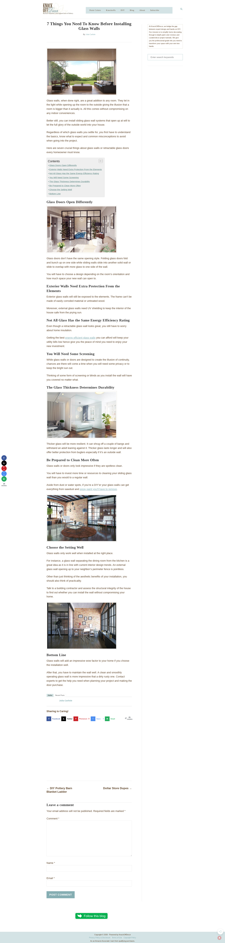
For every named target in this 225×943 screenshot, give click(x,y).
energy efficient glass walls (80, 337)
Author (50, 695)
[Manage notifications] (219, 938)
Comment (53, 818)
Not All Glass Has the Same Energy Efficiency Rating (74, 173)
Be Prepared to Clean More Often (65, 185)
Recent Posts (60, 695)
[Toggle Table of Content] (99, 161)
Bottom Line (55, 194)
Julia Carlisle (90, 34)
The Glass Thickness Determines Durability (69, 181)
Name (51, 862)
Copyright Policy (130, 938)
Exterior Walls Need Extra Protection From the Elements (75, 169)
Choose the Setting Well (60, 189)
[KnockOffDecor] (65, 9)
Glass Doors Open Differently (63, 165)
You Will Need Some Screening (64, 177)
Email (51, 878)
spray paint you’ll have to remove (98, 489)
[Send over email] (4, 479)
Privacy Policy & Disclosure (99, 938)
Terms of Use (117, 938)
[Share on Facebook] (4, 457)
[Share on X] (4, 463)
